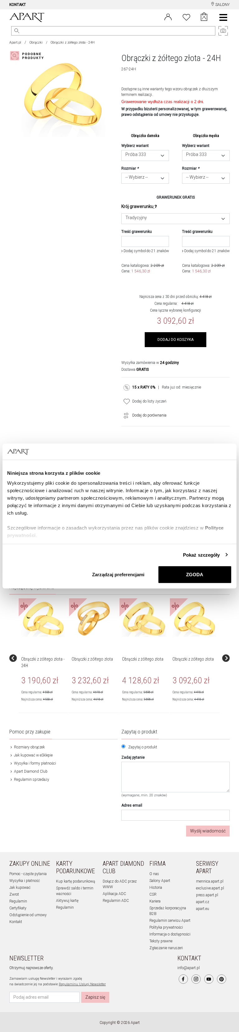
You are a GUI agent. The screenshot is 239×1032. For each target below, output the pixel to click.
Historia (155, 887)
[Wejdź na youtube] (208, 979)
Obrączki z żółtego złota (92, 659)
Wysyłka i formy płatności (34, 763)
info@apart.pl (188, 968)
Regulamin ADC (116, 900)
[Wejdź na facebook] (183, 979)
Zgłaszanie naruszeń (166, 948)
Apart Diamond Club (30, 771)
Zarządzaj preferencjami (118, 574)
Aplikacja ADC (114, 894)
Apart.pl (15, 42)
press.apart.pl (207, 895)
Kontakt (15, 922)
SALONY (222, 4)
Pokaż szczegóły (201, 554)
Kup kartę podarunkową (75, 881)
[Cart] (204, 17)
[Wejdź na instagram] (196, 979)
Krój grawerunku (137, 206)
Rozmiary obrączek (29, 747)
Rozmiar (129, 168)
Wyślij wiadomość (208, 830)
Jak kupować (19, 887)
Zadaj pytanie (133, 757)
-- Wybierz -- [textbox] (136, 177)
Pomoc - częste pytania (28, 874)
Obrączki (36, 42)
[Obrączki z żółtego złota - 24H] (43, 618)
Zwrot (14, 894)
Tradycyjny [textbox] (136, 217)
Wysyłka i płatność (24, 881)
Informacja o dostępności (169, 934)
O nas (154, 874)
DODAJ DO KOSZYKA (175, 339)
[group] (44, 658)
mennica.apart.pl (209, 881)
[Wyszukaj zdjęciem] (28, 55)
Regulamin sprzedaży (31, 779)
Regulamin (18, 901)
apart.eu (202, 909)
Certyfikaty (17, 908)
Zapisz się (95, 997)
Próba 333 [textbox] (135, 154)
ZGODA (194, 574)
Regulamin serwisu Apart (169, 920)
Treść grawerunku (136, 231)
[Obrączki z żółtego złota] (93, 618)
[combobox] (145, 155)
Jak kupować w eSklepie (33, 755)
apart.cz (202, 902)
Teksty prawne (160, 941)
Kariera (155, 901)
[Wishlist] (186, 16)
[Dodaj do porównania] (124, 415)
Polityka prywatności (166, 927)
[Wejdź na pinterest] (221, 979)
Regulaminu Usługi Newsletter (82, 984)
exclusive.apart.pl (210, 888)
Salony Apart (159, 881)
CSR (153, 894)
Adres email (131, 805)
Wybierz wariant (135, 146)
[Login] (168, 16)
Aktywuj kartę (67, 900)
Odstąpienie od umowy (28, 915)
